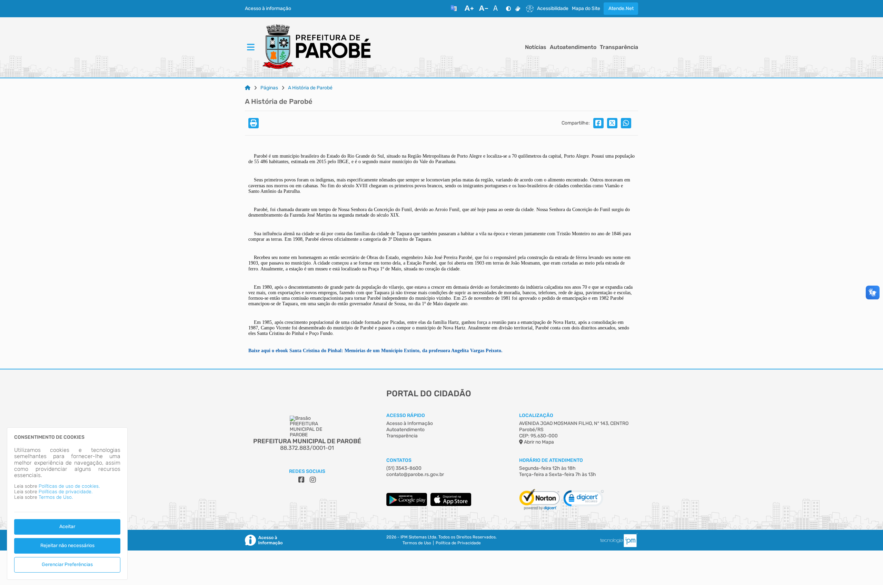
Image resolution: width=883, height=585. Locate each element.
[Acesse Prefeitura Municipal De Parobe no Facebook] (301, 480)
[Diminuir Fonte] (483, 8)
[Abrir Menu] (250, 47)
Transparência (619, 47)
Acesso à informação (268, 8)
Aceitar (67, 526)
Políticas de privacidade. (65, 492)
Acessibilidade (552, 8)
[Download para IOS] (450, 504)
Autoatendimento (573, 47)
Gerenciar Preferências (67, 564)
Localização (536, 415)
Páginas (269, 88)
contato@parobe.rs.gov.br (415, 474)
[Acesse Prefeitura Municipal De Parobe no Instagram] (313, 480)
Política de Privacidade (458, 543)
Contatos (398, 460)
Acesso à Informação (409, 423)
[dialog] (67, 503)
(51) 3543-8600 (403, 468)
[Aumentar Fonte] (469, 8)
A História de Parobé (310, 88)
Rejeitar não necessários (67, 545)
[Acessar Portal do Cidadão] (316, 47)
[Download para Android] (406, 504)
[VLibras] (518, 8)
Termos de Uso (417, 543)
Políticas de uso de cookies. (69, 486)
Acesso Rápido (405, 415)
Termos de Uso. (56, 497)
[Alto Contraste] (508, 8)
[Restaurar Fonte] (497, 8)
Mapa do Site (586, 8)
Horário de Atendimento (551, 460)
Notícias (535, 47)
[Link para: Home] (247, 88)
